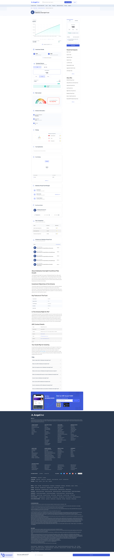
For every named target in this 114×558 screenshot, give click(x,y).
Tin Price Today (72, 495)
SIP (37, 67)
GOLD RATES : (33, 491)
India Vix (72, 485)
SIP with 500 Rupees (47, 429)
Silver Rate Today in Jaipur (70, 493)
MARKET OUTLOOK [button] (60, 448)
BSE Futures (62, 487)
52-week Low (59, 454)
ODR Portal (32, 549)
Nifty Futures (37, 487)
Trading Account (73, 428)
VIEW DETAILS (57, 194)
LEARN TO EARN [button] (34, 448)
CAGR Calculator (60, 430)
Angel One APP (38, 479)
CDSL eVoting (74, 547)
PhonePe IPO (72, 455)
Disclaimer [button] (33, 528)
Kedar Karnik (39, 193)
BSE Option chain (68, 489)
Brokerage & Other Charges (35, 427)
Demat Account (73, 427)
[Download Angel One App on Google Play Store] (66, 404)
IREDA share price (34, 467)
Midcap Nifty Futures (50, 487)
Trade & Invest (33, 5)
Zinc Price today (53, 495)
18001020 (41, 473)
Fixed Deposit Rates (65, 479)
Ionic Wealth (44, 477)
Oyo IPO (72, 451)
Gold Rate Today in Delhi (48, 491)
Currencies (46, 436)
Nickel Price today (59, 495)
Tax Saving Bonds (47, 444)
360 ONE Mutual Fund (70, 80)
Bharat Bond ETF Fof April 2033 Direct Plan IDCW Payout (46, 252)
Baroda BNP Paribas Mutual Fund (72, 98)
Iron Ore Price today (66, 495)
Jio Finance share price (74, 468)
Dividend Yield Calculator (61, 431)
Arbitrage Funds (69, 70)
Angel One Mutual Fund (71, 85)
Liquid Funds (48, 498)
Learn (47, 5)
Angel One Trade (43, 479)
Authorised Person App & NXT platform (50, 457)
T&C (78, 43)
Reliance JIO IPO (73, 450)
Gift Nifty (76, 485)
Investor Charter (56, 547)
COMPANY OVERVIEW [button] (35, 424)
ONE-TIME (45, 67)
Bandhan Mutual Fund (70, 93)
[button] (47, 360)
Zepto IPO (72, 454)
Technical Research (34, 454)
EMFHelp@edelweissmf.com (44, 336)
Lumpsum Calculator (60, 429)
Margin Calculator (60, 427)
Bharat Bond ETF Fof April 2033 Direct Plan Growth (45, 248)
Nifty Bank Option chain (44, 489)
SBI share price (47, 468)
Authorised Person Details (48, 458)
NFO (45, 430)
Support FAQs (47, 473)
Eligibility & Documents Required (49, 455)
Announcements (60, 450)
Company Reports (34, 455)
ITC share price (73, 467)
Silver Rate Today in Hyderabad (41, 493)
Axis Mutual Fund (70, 88)
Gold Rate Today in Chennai (57, 491)
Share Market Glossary (61, 451)
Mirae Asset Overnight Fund (37, 233)
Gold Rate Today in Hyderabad (66, 491)
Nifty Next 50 (52, 485)
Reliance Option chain (61, 489)
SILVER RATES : (33, 493)
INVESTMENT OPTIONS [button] (48, 424)
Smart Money (33, 450)
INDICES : (32, 485)
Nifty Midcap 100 (57, 485)
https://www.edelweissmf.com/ (45, 338)
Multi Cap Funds (73, 498)
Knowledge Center (34, 449)
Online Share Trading (73, 429)
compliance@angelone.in (53, 538)
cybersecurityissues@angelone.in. (56, 540)
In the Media (33, 430)
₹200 (76, 29)
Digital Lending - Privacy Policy (40, 547)
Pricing (65, 5)
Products (53, 5)
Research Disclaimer (34, 546)
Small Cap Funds (53, 498)
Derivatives (72, 434)
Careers (33, 434)
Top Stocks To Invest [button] (35, 463)
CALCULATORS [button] (60, 424)
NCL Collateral (69, 547)
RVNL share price (47, 467)
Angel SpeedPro (49, 479)
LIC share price (73, 469)
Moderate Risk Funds (70, 65)
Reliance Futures (56, 487)
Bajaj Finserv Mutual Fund (71, 90)
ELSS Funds (43, 498)
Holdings (47, 161)
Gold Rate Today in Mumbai (40, 491)
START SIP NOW (68, 2)
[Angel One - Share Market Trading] (35, 2)
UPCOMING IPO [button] (73, 448)
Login (75, 2)
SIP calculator (43, 351)
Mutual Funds (46, 427)
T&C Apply (78, 546)
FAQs (75, 546)
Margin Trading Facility (55, 479)
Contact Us (33, 429)
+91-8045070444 (45, 540)
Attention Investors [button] (34, 503)
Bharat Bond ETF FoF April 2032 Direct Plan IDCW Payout (46, 260)
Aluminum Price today (46, 495)
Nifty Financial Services (45, 485)
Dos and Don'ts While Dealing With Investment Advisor (66, 546)
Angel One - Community (35, 456)
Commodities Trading (74, 435)
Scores (56, 546)
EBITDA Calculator (60, 438)
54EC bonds (46, 442)
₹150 (73, 29)
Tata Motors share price (35, 468)
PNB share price (60, 467)
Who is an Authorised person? (49, 451)
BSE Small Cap (68, 485)
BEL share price (60, 469)
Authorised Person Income (48, 454)
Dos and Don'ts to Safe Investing (49, 546)
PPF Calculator (60, 441)
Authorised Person (73, 438)
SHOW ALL (46, 180)
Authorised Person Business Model (49, 456)
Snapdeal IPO (72, 456)
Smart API (60, 479)
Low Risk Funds (69, 62)
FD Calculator (59, 435)
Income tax (72, 437)
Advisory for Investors (63, 547)
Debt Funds (69, 51)
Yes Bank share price (34, 469)
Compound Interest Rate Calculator (62, 434)
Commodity (46, 437)
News (50, 5)
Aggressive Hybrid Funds (71, 67)
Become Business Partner (48, 449)
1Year (36, 76)
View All (73, 73)
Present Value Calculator (61, 437)
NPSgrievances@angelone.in (35, 539)
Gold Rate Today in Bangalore (76, 491)
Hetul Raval (39, 189)
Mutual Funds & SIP (40, 5)
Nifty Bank (39, 485)
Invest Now (73, 45)
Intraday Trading (73, 430)
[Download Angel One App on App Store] (66, 406)
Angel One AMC (40, 477)
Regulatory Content (41, 546)
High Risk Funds (69, 57)
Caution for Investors (48, 549)
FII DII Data (59, 457)
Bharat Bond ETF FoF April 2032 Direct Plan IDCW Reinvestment (45, 265)
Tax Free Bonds (47, 441)
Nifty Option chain (37, 489)
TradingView (50, 481)
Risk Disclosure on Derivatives (39, 549)
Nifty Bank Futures (43, 487)
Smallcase (40, 481)
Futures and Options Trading (74, 436)
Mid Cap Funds (68, 498)
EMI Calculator (60, 442)
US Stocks (46, 434)
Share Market (72, 431)
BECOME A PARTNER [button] (48, 448)
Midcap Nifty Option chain (53, 489)
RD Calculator (59, 436)
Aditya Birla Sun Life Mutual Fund (72, 82)
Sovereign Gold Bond (47, 443)
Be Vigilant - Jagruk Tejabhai (35, 457)
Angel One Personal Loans (49, 547)
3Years (42, 76)
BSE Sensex (63, 485)
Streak (44, 481)
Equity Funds (69, 54)
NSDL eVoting (79, 547)
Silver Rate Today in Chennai (60, 493)
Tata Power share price (48, 469)
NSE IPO (72, 449)
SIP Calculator (60, 428)
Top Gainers (59, 455)
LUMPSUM (76, 20)
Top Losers (59, 456)
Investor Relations (34, 431)
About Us (33, 428)
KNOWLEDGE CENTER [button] (74, 424)
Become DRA (46, 450)
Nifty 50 (36, 485)
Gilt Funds (63, 498)
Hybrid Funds (69, 59)
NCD (45, 438)
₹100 (69, 29)
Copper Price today (39, 495)
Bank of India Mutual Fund (71, 96)
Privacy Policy (33, 547)
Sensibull (36, 481)
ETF (45, 435)
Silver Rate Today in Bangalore (51, 493)
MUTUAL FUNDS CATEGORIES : (35, 498)
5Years (48, 76)
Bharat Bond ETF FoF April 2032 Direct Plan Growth (45, 256)
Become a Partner (60, 5)
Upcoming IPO (46, 431)
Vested (47, 481)
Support (69, 5)
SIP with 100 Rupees (47, 428)
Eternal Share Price (60, 468)
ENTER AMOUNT (47, 70)
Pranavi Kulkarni (39, 198)
